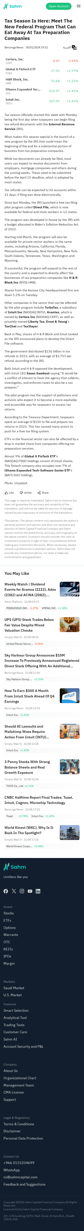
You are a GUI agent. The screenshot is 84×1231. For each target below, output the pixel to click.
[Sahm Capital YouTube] (30, 891)
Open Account (59, 6)
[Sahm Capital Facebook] (6, 891)
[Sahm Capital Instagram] (22, 891)
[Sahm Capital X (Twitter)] (14, 891)
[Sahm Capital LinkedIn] (38, 891)
